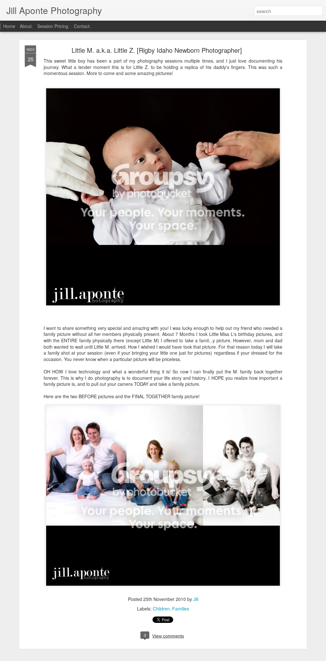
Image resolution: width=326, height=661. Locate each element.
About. (26, 26)
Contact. (82, 26)
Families (180, 608)
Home (9, 26)
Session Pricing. (53, 26)
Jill (195, 599)
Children (161, 608)
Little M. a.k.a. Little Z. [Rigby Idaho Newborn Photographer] (157, 50)
